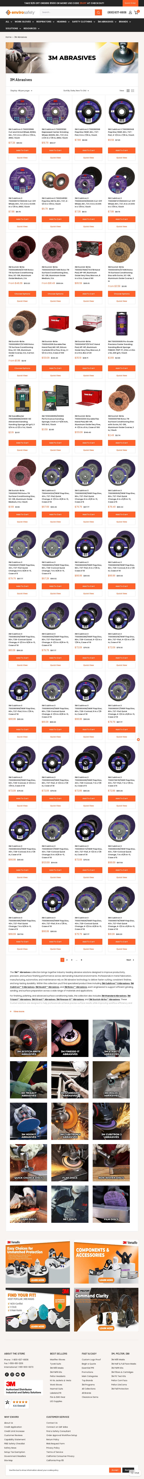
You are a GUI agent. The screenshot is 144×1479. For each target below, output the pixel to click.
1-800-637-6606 (20, 1359)
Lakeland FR (55, 1393)
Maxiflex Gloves (57, 1359)
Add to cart (22, 150)
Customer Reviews (13, 1435)
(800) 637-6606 (117, 12)
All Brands (86, 1393)
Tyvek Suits (55, 1363)
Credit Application (13, 1427)
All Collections (88, 1388)
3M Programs (88, 1384)
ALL (7, 21)
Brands (123, 21)
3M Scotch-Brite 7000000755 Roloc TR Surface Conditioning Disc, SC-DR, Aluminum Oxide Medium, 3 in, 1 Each (22, 496)
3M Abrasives (105, 21)
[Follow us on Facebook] (7, 1374)
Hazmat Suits (56, 1388)
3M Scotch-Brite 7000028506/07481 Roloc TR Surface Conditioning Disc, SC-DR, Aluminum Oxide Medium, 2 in (21, 273)
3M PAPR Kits (56, 1372)
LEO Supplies (56, 1401)
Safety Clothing (82, 21)
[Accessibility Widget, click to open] (138, 739)
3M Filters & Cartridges (122, 1372)
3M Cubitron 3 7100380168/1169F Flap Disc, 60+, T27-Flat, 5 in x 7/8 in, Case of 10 (22, 709)
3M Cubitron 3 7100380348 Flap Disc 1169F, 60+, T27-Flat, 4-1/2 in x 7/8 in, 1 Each (121, 132)
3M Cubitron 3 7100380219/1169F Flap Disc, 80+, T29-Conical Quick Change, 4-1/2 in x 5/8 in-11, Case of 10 (22, 640)
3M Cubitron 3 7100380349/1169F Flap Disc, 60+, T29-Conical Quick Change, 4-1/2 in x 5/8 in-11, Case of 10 (55, 711)
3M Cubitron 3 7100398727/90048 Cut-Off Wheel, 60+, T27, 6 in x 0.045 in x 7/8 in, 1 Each (121, 202)
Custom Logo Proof (91, 1359)
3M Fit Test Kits (118, 1376)
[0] (136, 12)
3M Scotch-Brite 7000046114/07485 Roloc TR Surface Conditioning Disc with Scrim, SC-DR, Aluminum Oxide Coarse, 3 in (121, 274)
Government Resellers (15, 1456)
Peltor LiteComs (119, 1384)
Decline (128, 1470)
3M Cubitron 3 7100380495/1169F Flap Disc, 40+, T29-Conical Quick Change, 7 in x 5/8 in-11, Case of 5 (121, 852)
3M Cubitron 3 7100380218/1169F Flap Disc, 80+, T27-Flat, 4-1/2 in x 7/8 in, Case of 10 (121, 638)
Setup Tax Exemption (14, 1452)
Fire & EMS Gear (57, 1397)
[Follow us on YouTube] (18, 1374)
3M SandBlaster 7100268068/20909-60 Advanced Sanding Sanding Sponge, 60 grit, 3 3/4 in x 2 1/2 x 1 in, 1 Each (22, 422)
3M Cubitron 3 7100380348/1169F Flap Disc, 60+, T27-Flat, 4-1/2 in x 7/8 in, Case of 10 (55, 781)
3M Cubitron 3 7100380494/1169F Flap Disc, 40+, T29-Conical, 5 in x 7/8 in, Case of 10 (22, 850)
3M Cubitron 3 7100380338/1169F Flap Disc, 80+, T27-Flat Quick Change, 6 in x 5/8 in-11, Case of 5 (88, 496)
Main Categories (90, 1376)
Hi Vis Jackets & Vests (60, 1380)
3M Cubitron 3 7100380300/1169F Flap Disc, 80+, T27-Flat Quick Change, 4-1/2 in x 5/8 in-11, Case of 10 (55, 640)
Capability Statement (14, 1439)
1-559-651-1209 (15, 1363)
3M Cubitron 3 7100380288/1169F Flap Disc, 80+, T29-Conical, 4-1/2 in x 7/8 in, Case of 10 (88, 638)
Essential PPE (88, 1367)
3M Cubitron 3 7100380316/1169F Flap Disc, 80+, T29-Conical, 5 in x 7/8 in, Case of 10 (121, 566)
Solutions (12, 28)
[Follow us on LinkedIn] (23, 1374)
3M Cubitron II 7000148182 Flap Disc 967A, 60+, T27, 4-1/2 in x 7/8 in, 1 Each (55, 201)
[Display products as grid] (128, 90)
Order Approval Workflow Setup (61, 1435)
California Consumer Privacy (60, 1456)
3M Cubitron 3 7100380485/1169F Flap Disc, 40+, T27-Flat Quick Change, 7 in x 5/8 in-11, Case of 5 (22, 923)
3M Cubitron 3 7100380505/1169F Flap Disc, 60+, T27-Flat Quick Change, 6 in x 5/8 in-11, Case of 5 (121, 496)
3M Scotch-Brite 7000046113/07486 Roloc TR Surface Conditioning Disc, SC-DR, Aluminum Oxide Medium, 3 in (55, 273)
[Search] (98, 12)
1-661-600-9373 (25, 1367)
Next (129, 960)
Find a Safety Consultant (58, 1431)
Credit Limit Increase (14, 1431)
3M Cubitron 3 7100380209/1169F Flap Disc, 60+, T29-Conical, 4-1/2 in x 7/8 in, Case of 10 (22, 781)
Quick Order (130, 3)
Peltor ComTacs (119, 1380)
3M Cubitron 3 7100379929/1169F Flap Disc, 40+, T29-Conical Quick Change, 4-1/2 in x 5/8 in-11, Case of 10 (88, 923)
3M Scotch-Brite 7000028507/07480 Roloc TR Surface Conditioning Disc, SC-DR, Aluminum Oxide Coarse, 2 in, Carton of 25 (21, 348)
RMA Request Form (55, 1443)
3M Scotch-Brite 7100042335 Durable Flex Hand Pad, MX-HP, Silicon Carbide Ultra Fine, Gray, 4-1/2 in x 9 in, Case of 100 (55, 347)
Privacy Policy (53, 1447)
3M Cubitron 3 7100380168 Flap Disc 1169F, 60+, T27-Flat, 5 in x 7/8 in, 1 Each (87, 132)
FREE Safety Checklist (14, 1443)
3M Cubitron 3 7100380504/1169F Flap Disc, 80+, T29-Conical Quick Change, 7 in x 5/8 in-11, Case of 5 (55, 568)
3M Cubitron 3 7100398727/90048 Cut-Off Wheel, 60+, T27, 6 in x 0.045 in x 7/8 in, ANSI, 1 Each (22, 202)
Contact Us (52, 1422)
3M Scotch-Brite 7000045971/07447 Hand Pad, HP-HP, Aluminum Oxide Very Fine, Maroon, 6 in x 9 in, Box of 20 (87, 347)
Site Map (8, 1460)
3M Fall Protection (120, 1388)
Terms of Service (54, 1452)
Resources (30, 28)
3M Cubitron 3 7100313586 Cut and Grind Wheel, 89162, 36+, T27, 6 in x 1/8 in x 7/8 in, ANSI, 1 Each (22, 133)
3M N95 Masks (57, 1367)
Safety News (10, 1447)
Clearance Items (90, 1397)
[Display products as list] (132, 90)
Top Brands (87, 1380)
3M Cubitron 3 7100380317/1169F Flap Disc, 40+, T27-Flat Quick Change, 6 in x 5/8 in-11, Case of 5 (22, 568)
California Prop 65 (55, 1460)
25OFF (83, 3)
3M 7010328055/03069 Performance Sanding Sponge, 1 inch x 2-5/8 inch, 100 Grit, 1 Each (55, 420)
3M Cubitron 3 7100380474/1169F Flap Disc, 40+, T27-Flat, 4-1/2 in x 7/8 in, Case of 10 (88, 850)
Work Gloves (23, 21)
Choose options (22, 293)
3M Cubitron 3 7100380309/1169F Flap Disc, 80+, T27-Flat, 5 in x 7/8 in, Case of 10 (88, 566)
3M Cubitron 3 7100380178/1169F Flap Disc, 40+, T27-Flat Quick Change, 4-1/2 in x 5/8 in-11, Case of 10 (121, 923)
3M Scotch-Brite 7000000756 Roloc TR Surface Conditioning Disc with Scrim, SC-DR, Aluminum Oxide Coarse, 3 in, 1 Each (121, 423)
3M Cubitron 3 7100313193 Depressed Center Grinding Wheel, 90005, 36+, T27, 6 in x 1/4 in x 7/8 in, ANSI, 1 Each (55, 133)
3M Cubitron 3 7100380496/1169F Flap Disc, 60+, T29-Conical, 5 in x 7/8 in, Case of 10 (88, 709)
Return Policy (52, 1439)
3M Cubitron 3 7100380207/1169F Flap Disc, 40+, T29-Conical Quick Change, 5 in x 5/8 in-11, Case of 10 (55, 852)
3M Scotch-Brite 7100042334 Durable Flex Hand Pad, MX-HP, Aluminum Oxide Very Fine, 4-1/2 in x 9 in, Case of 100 (88, 422)
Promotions (87, 1372)
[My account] (130, 12)
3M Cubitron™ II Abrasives (116, 983)
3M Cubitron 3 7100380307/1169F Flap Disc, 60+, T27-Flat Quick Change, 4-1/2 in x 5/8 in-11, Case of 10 (121, 711)
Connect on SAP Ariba (57, 1427)
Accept (115, 1470)
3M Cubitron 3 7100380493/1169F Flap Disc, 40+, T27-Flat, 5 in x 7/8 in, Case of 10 (55, 922)
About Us (8, 1422)
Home (9, 37)
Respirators (43, 21)
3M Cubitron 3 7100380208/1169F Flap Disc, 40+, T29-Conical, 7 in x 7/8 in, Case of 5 (88, 781)
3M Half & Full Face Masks (123, 1363)
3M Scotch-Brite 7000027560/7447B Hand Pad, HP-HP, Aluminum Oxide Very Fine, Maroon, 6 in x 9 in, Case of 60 (87, 273)
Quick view (22, 157)
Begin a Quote (89, 1363)
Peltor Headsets (57, 1376)
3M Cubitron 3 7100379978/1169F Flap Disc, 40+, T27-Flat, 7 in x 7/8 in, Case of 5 (121, 781)
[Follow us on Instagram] (12, 1374)
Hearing (62, 21)
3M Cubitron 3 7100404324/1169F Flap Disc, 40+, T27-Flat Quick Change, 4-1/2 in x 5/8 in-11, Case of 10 (55, 496)
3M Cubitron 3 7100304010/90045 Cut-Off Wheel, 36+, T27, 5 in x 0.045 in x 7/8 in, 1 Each (88, 202)
